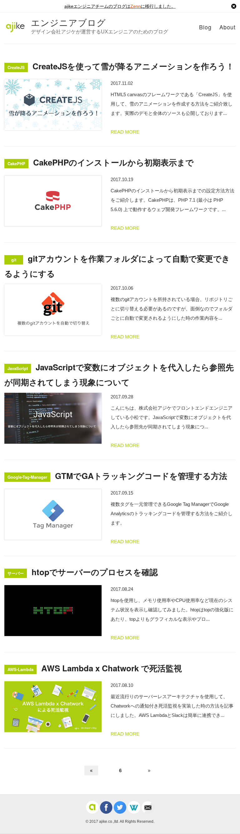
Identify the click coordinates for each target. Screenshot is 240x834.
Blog (205, 27)
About (227, 27)
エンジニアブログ (68, 22)
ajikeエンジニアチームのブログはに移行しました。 (120, 6)
